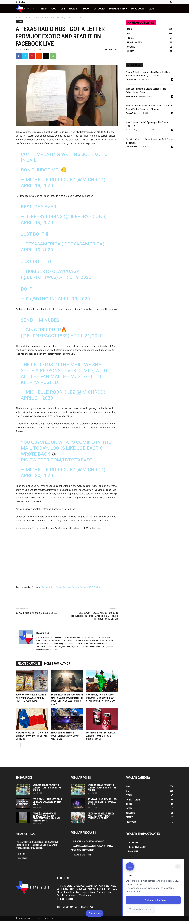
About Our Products (85, 888)
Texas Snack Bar (65, 906)
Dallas (21, 854)
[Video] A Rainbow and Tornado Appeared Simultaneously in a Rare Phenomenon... (46, 817)
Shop (44, 8)
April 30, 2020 (37, 475)
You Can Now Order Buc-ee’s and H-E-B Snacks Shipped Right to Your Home (31, 697)
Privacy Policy (67, 888)
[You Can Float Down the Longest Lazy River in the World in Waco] (23, 789)
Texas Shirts (48, 587)
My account (138, 8)
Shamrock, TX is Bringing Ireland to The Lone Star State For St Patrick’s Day (100, 697)
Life (62, 8)
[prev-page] (17, 745)
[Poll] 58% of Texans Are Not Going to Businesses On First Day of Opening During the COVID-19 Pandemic (94, 616)
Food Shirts (133, 851)
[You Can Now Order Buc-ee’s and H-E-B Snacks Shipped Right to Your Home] (32, 681)
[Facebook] (19, 56)
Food (53, 8)
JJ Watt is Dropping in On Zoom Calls (36, 613)
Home (18, 17)
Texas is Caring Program (93, 891)
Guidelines (104, 885)
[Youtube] (168, 888)
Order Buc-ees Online (67, 587)
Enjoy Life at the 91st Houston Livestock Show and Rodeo (65, 735)
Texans (85, 8)
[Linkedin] (144, 888)
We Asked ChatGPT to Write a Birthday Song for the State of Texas (32, 735)
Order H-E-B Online (90, 587)
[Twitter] (25, 56)
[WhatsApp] (53, 56)
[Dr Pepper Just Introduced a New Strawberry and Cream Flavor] (102, 719)
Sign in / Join (20, 2)
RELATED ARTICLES (28, 663)
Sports (73, 8)
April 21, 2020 (86, 336)
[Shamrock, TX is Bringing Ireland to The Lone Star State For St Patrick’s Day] (102, 681)
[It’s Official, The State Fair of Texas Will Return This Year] (23, 803)
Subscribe (94, 913)
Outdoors (99, 8)
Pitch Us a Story (64, 885)
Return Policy (103, 888)
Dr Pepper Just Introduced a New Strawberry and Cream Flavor (101, 735)
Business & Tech (118, 8)
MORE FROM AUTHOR (57, 663)
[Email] (46, 56)
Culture (27, 17)
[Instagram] (136, 888)
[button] (171, 2)
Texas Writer (23, 49)
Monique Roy (131, 96)
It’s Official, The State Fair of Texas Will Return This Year (47, 802)
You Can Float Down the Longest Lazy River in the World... (47, 787)
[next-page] (22, 745)
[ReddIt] (39, 56)
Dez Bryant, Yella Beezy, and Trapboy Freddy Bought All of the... (101, 816)
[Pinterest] (32, 56)
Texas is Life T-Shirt (82, 854)
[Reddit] (152, 888)
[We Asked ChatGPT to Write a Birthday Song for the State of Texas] (32, 719)
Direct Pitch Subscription (85, 885)
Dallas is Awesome (84, 906)
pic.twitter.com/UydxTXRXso (56, 460)
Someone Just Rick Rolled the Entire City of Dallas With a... (102, 802)
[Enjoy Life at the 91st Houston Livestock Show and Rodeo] (67, 719)
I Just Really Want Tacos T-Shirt (88, 841)
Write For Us (85, 895)
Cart (151, 8)
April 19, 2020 (37, 185)
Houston (22, 858)
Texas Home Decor (137, 847)
